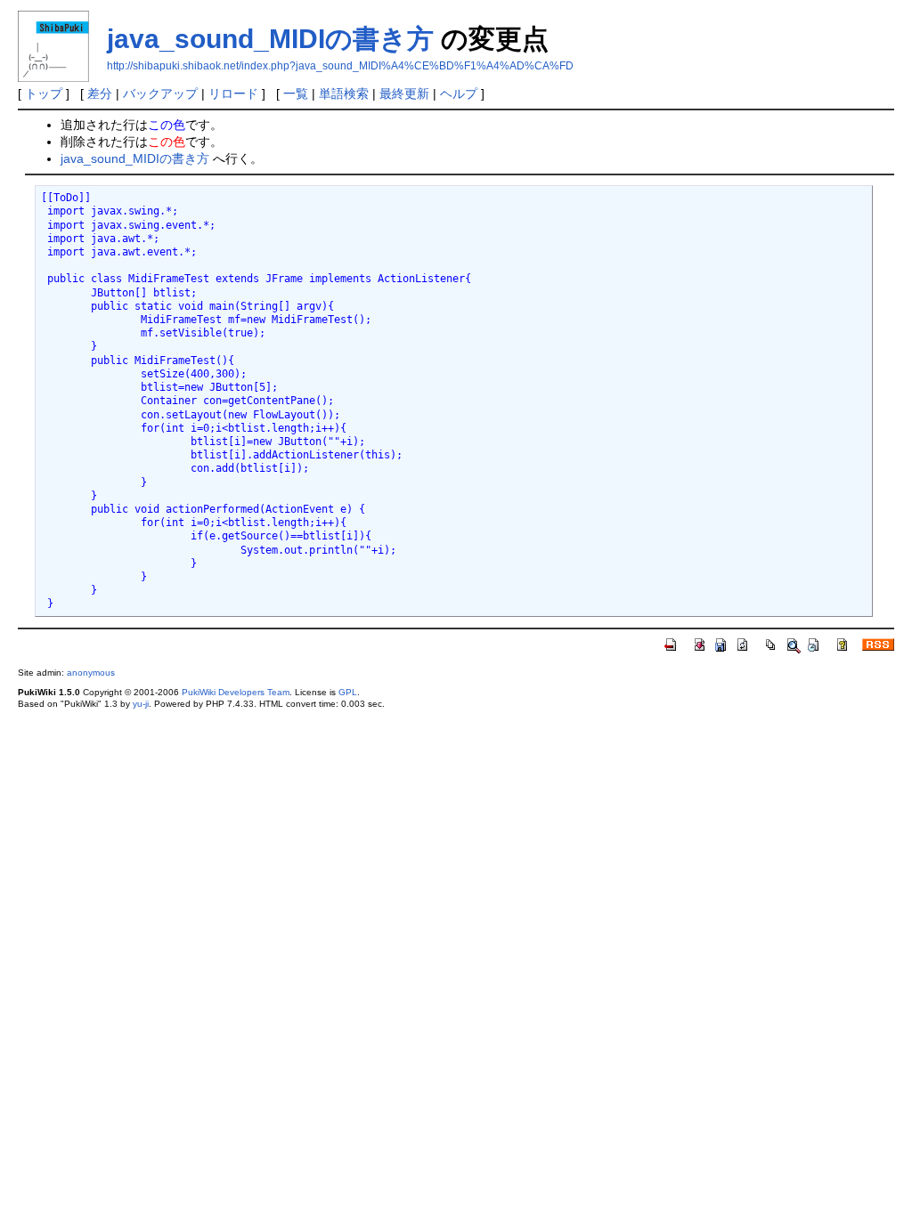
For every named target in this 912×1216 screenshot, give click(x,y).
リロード (233, 93)
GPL (347, 692)
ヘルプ (458, 93)
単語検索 (344, 93)
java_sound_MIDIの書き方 (270, 38)
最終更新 (404, 93)
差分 (99, 93)
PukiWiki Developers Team (235, 692)
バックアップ (160, 93)
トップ (43, 93)
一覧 (295, 93)
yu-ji (141, 704)
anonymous (91, 672)
